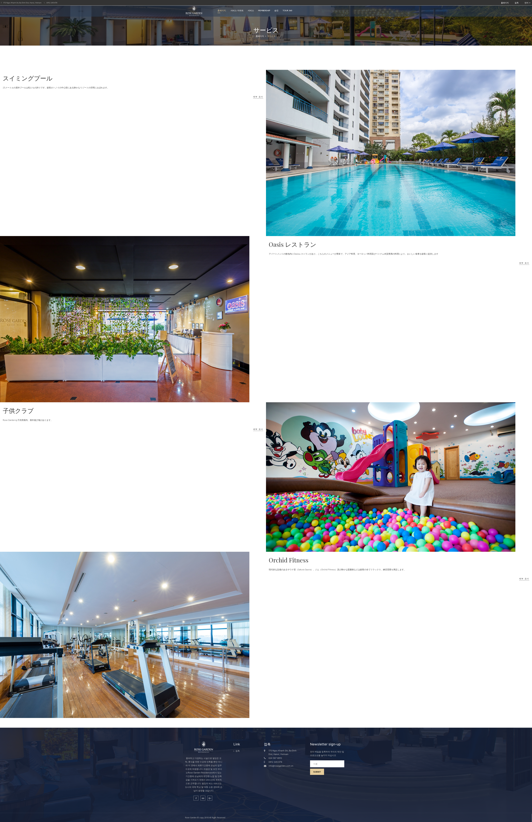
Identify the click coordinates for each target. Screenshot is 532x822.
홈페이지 (222, 10)
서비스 (251, 10)
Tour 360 (287, 10)
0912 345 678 (51, 3)
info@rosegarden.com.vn (281, 766)
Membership (264, 10)
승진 (276, 10)
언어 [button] (527, 3)
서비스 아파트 (237, 10)
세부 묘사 (258, 97)
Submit (317, 771)
